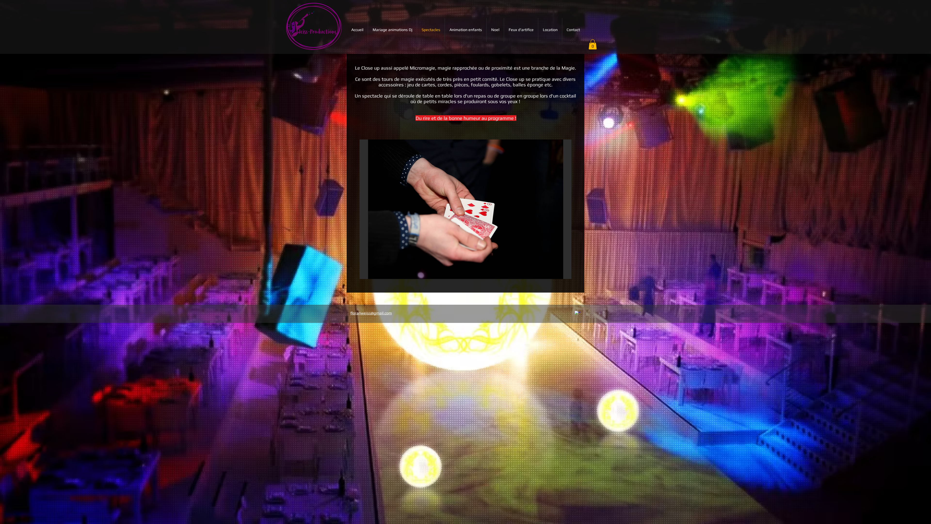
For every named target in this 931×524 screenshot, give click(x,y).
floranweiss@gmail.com (371, 313)
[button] (592, 44)
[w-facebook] (578, 314)
